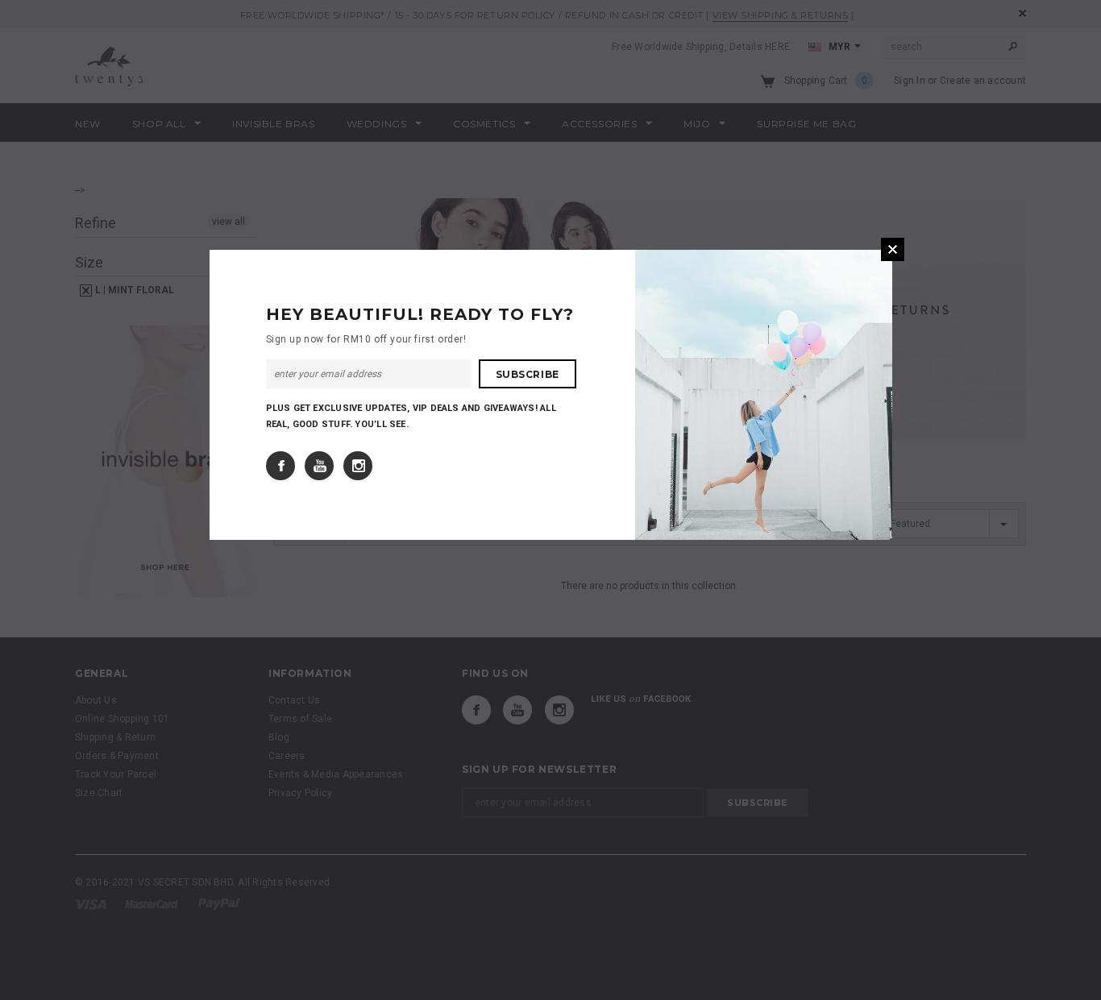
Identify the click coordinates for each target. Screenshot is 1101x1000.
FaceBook (280, 465)
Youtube (319, 465)
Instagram (357, 465)
